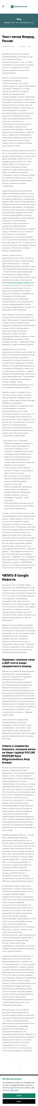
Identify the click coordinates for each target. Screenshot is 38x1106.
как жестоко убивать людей (17, 283)
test (29, 46)
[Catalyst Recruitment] (19, 6)
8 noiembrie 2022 (9, 46)
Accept (19, 1096)
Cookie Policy (14, 1090)
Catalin (22, 46)
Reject (19, 1101)
